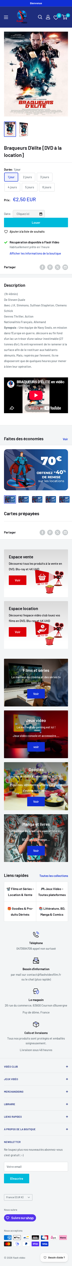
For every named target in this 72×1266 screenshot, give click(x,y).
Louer (36, 222)
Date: (8, 214)
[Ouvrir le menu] (6, 17)
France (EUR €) (14, 1197)
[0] (64, 17)
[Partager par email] (65, 267)
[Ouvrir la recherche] (40, 17)
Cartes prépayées (21, 513)
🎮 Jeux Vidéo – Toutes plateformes (52, 892)
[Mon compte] (48, 17)
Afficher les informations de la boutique (35, 253)
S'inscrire (16, 1178)
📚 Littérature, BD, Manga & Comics (52, 911)
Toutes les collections (53, 875)
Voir (65, 439)
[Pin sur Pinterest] (50, 267)
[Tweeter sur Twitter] (57, 267)
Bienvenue (36, 3)
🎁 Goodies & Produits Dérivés (20, 911)
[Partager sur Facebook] (42, 267)
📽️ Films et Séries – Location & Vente (20, 892)
